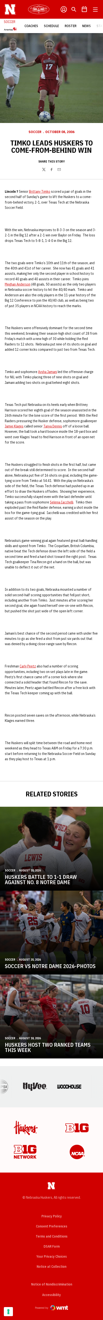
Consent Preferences (51, 1226)
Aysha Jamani (47, 372)
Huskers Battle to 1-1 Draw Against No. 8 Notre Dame (41, 879)
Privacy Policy (51, 1216)
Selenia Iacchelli (61, 502)
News (86, 26)
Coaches (31, 26)
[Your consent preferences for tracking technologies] (8, 1311)
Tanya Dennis (52, 426)
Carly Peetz (28, 666)
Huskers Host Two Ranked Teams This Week (48, 1047)
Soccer (35, 132)
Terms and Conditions (52, 1236)
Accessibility (51, 1294)
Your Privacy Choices (51, 1256)
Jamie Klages (14, 426)
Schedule (51, 26)
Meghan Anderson (17, 284)
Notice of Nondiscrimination (51, 1284)
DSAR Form (52, 1246)
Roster (70, 26)
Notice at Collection (51, 1266)
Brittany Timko (39, 191)
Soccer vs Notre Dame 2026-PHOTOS (50, 966)
